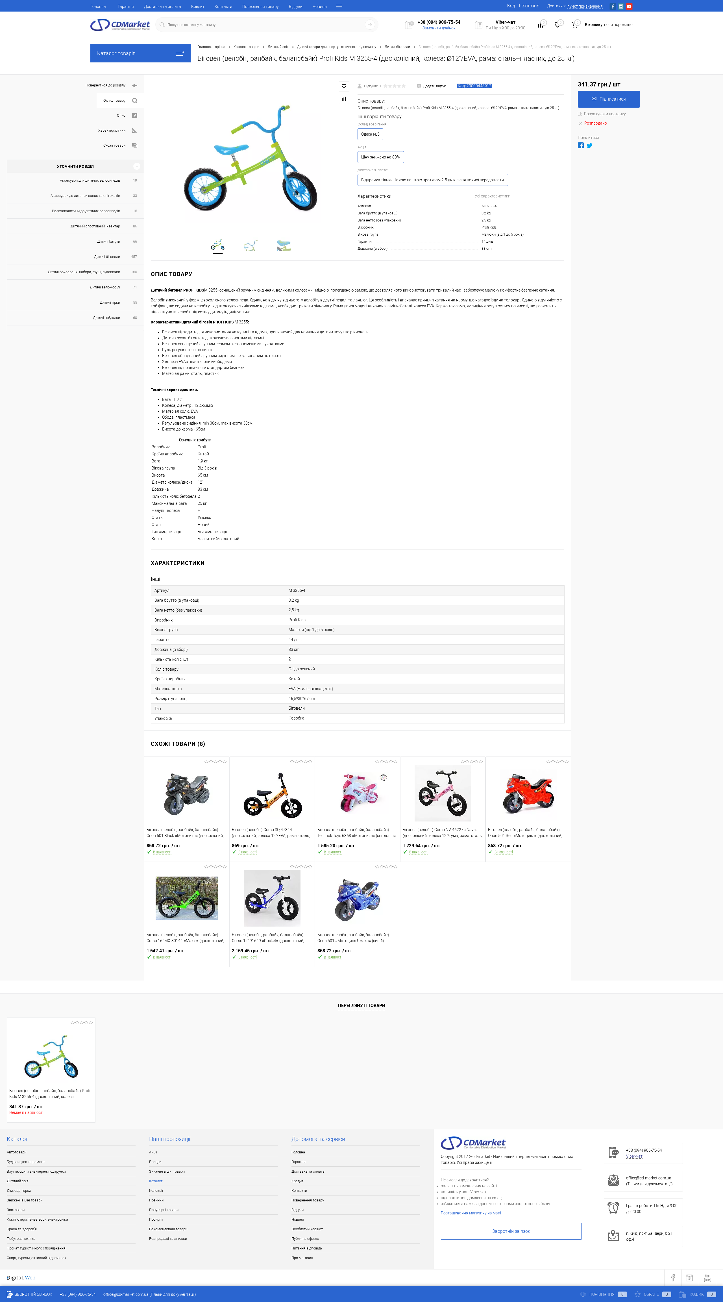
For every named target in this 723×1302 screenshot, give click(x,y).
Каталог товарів (116, 53)
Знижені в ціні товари (24, 1200)
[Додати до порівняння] (344, 99)
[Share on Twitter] (590, 145)
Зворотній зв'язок (511, 1231)
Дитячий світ (17, 1181)
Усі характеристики (492, 196)
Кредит (197, 6)
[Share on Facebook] (581, 145)
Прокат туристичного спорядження (36, 1248)
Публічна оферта (305, 1238)
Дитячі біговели (107, 257)
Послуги (156, 1219)
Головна (98, 6)
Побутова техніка (21, 1238)
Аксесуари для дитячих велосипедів (90, 180)
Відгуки (295, 6)
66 (135, 241)
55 (135, 302)
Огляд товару (114, 100)
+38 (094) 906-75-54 (439, 22)
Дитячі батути (108, 241)
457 (134, 257)
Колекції (156, 1190)
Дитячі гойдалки (106, 318)
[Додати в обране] (344, 86)
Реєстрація (529, 5)
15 (135, 211)
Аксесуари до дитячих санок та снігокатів (85, 196)
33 (135, 196)
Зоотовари (16, 1210)
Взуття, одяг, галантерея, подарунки (36, 1171)
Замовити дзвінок (439, 28)
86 (135, 226)
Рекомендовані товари (168, 1229)
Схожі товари (114, 145)
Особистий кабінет (307, 1229)
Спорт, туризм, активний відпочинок (36, 1258)
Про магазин (302, 1258)
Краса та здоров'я (22, 1229)
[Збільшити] (250, 152)
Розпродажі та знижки (168, 1238)
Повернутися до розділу (105, 85)
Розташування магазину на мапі (471, 1213)
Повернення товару (260, 6)
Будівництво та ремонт (26, 1162)
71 (135, 287)
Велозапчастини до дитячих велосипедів (86, 211)
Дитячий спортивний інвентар (95, 226)
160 (134, 272)
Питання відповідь (306, 1248)
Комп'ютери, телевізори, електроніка (37, 1219)
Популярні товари (163, 1210)
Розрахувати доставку (605, 114)
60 (135, 318)
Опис (121, 115)
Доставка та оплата (162, 6)
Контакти (223, 6)
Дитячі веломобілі (105, 287)
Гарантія (126, 6)
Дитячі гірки (110, 302)
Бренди (155, 1162)
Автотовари (16, 1152)
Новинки (156, 1200)
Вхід (511, 5)
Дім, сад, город (19, 1190)
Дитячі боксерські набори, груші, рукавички (84, 272)
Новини (320, 6)
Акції (153, 1152)
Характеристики (111, 130)
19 (135, 180)
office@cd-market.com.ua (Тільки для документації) (149, 1294)
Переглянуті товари (361, 1005)
